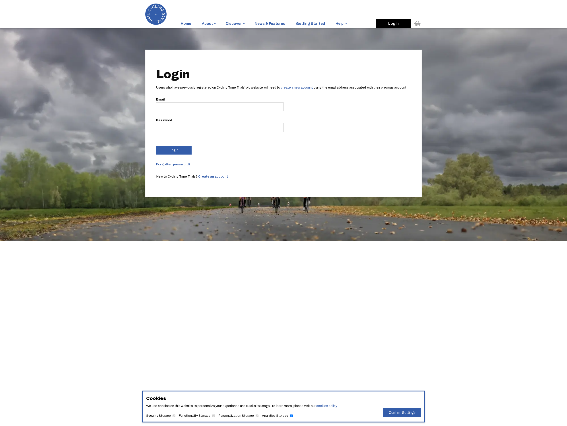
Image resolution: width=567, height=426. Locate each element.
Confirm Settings (402, 412)
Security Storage (158, 415)
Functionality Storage (194, 415)
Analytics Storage (275, 415)
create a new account (297, 87)
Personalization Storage (236, 415)
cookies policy (326, 406)
